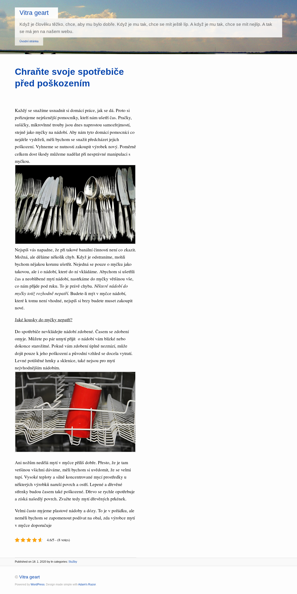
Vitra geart (34, 12)
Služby (72, 561)
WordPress (38, 584)
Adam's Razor (87, 584)
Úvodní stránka (29, 41)
